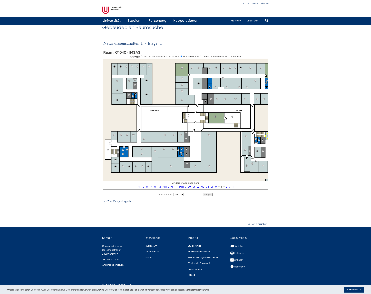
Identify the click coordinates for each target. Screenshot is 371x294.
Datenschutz (152, 251)
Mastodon (239, 266)
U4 (207, 186)
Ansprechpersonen (113, 264)
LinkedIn (238, 259)
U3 (202, 186)
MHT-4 (174, 186)
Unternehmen (195, 269)
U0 (189, 186)
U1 (193, 186)
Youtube (238, 246)
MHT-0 (141, 186)
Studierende (194, 245)
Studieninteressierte (199, 251)
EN (248, 3)
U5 (212, 186)
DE (243, 3)
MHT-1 (149, 186)
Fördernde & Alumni (199, 263)
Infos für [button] (235, 20)
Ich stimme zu (354, 289)
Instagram (239, 253)
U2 (198, 186)
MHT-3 (165, 186)
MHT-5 (182, 186)
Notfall (148, 257)
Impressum (151, 245)
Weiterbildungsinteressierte (203, 257)
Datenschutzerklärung (197, 289)
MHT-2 (157, 186)
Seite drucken (259, 224)
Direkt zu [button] (252, 20)
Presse (191, 274)
